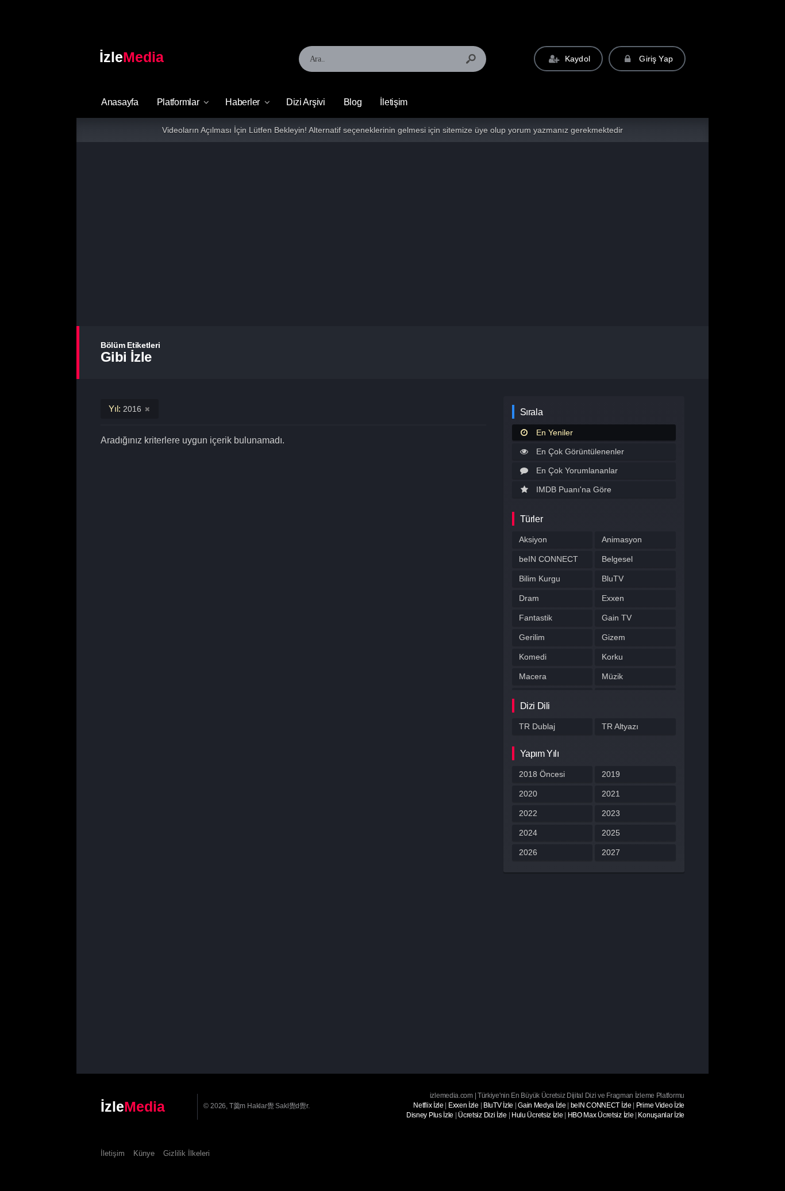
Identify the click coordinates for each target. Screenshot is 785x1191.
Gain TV (617, 617)
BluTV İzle (498, 1105)
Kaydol (576, 58)
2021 (611, 793)
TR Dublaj (537, 726)
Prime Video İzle (660, 1105)
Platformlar (178, 102)
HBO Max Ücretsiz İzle (601, 1115)
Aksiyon (533, 539)
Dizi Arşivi (305, 102)
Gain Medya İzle (542, 1105)
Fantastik (535, 617)
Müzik (612, 676)
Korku (612, 656)
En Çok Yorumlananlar (577, 470)
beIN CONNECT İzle (601, 1105)
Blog (353, 102)
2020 (528, 793)
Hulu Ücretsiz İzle (537, 1115)
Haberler (242, 102)
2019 (611, 774)
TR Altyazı (620, 726)
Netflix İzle (428, 1105)
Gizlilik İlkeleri (186, 1153)
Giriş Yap (655, 58)
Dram (529, 598)
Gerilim (532, 637)
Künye (144, 1153)
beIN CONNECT (548, 559)
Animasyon (622, 539)
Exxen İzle (463, 1105)
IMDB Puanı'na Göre (573, 489)
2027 (611, 852)
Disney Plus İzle (429, 1115)
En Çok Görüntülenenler (580, 451)
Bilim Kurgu (539, 578)
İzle (131, 57)
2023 (611, 813)
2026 (528, 852)
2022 (528, 813)
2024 (528, 832)
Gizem (613, 637)
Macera (533, 676)
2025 (611, 832)
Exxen (613, 598)
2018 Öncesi (542, 774)
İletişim (393, 102)
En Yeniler (554, 432)
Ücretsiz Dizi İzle (482, 1115)
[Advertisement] (392, 234)
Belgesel (617, 559)
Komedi (533, 656)
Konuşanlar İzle (661, 1115)
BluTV (613, 578)
